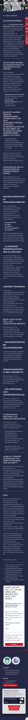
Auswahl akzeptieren (14, 706)
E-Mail (6, 628)
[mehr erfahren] (14, 702)
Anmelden (14, 644)
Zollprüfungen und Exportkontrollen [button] (13, 392)
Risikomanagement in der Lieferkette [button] (13, 370)
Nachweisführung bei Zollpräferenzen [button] (14, 345)
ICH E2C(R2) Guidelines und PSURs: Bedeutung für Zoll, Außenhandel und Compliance (14, 574)
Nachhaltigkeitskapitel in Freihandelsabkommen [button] (14, 199)
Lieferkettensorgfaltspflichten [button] (14, 286)
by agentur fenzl (14, 711)
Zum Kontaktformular (10, 685)
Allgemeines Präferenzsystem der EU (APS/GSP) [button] (12, 249)
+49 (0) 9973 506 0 (10, 681)
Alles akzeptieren (14, 709)
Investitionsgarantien (11, 578)
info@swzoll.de (9, 683)
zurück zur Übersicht (10, 15)
